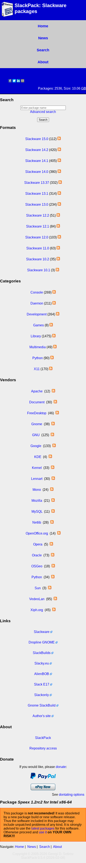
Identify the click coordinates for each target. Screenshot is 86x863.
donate (61, 767)
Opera (37, 544)
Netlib (36, 522)
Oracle (37, 555)
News (43, 38)
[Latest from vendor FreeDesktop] (57, 413)
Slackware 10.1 (38, 270)
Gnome (36, 424)
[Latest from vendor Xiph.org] (54, 610)
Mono (37, 489)
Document (36, 402)
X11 (37, 369)
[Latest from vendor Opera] (51, 544)
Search (43, 50)
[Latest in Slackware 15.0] (59, 139)
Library (36, 336)
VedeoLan (36, 599)
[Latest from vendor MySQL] (53, 511)
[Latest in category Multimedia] (55, 347)
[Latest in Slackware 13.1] (59, 193)
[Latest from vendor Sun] (49, 588)
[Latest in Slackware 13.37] (60, 182)
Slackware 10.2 (37, 259)
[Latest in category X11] (50, 369)
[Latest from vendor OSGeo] (53, 566)
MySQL (37, 511)
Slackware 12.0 (36, 237)
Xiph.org (36, 610)
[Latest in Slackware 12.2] (58, 215)
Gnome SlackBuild (42, 705)
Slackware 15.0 (36, 139)
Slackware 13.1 (36, 193)
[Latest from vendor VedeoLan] (55, 599)
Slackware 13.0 (36, 204)
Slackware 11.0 (37, 248)
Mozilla (37, 500)
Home (43, 26)
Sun (38, 588)
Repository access (43, 748)
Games (38, 325)
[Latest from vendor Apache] (53, 391)
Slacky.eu (41, 663)
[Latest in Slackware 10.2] (58, 259)
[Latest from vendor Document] (55, 402)
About (43, 62)
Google (35, 446)
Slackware (41, 632)
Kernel (37, 468)
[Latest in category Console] (54, 292)
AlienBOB (41, 674)
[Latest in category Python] (52, 358)
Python (37, 358)
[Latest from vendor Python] (52, 577)
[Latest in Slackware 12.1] (58, 226)
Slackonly (41, 695)
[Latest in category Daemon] (54, 303)
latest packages (42, 828)
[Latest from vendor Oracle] (52, 555)
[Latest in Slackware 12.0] (59, 237)
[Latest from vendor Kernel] (52, 468)
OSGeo (36, 566)
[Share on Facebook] (10, 81)
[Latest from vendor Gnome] (53, 424)
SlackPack (43, 738)
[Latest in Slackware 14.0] (59, 171)
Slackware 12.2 (37, 215)
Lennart (36, 478)
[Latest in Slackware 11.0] (58, 248)
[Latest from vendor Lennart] (53, 478)
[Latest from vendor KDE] (50, 457)
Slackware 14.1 (36, 161)
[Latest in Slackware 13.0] (59, 204)
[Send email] (22, 81)
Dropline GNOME (42, 642)
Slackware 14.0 (36, 171)
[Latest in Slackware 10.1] (57, 270)
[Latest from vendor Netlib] (52, 522)
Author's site (42, 716)
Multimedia (37, 347)
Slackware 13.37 (36, 182)
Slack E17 (41, 684)
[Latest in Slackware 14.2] (59, 150)
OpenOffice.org (37, 533)
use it (43, 832)
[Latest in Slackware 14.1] (59, 161)
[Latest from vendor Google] (54, 446)
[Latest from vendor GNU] (52, 435)
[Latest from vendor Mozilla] (53, 500)
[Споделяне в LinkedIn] (18, 81)
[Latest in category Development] (57, 314)
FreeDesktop (36, 413)
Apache (37, 391)
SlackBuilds (42, 653)
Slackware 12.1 (37, 226)
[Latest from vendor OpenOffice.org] (59, 533)
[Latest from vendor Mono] (51, 489)
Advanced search (43, 112)
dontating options (71, 794)
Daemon (36, 303)
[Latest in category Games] (51, 325)
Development (37, 314)
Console (36, 292)
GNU (36, 435)
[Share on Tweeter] (14, 81)
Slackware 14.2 (36, 150)
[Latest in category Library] (54, 336)
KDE (37, 457)
